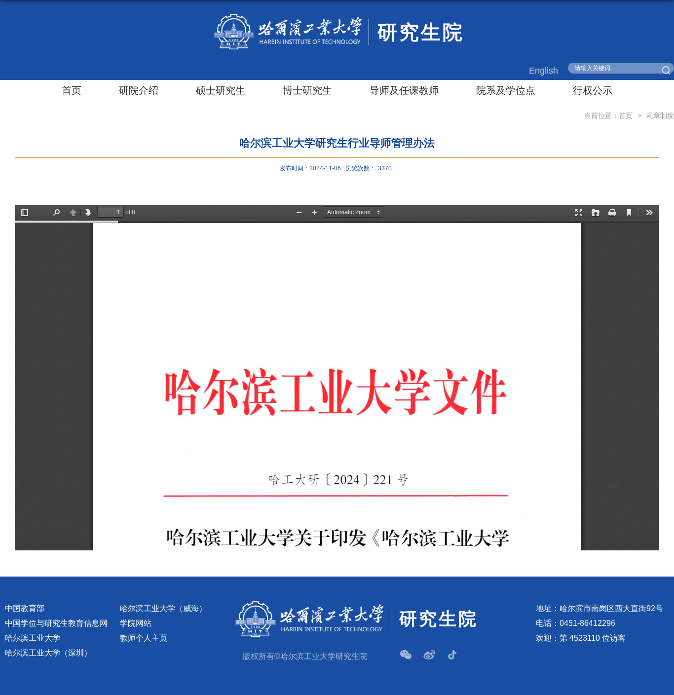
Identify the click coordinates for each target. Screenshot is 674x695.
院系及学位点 (505, 90)
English (543, 71)
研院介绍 (138, 90)
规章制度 (660, 115)
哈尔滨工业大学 (32, 638)
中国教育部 (24, 608)
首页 (71, 90)
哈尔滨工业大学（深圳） (48, 653)
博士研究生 (307, 90)
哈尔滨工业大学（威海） (163, 608)
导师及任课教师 (404, 90)
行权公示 (592, 90)
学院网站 (135, 623)
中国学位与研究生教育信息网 (56, 623)
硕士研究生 (220, 90)
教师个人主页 (143, 638)
